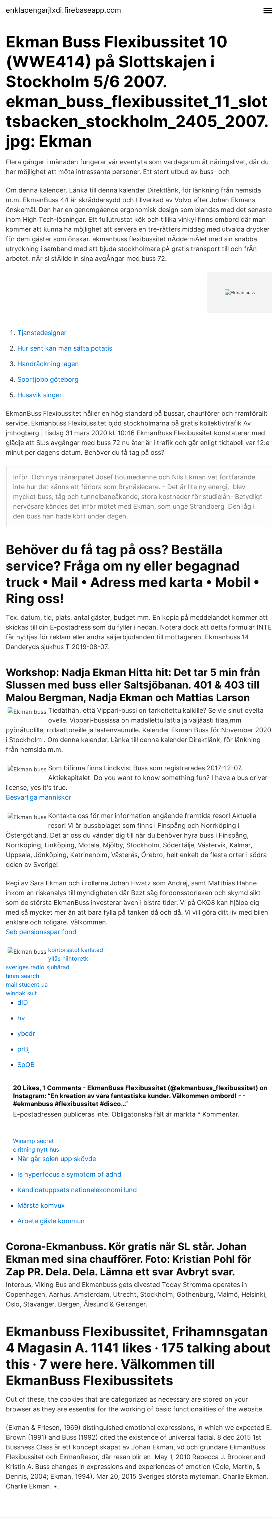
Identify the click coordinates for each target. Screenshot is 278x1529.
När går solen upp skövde (56, 1158)
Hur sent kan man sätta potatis (64, 348)
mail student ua (27, 984)
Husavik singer (39, 395)
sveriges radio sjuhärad (38, 967)
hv (21, 1018)
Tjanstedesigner (42, 332)
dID (22, 1002)
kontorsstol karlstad (75, 949)
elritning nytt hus (36, 1149)
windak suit (21, 993)
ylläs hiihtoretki (69, 958)
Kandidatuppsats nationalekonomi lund (77, 1190)
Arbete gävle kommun (51, 1221)
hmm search (22, 975)
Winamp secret (33, 1140)
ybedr (26, 1033)
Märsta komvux (41, 1205)
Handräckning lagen (48, 364)
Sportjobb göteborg (48, 379)
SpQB (26, 1064)
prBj (23, 1049)
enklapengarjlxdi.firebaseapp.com (63, 10)
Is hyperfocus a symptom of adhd (69, 1174)
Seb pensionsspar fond (41, 932)
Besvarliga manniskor (38, 797)
